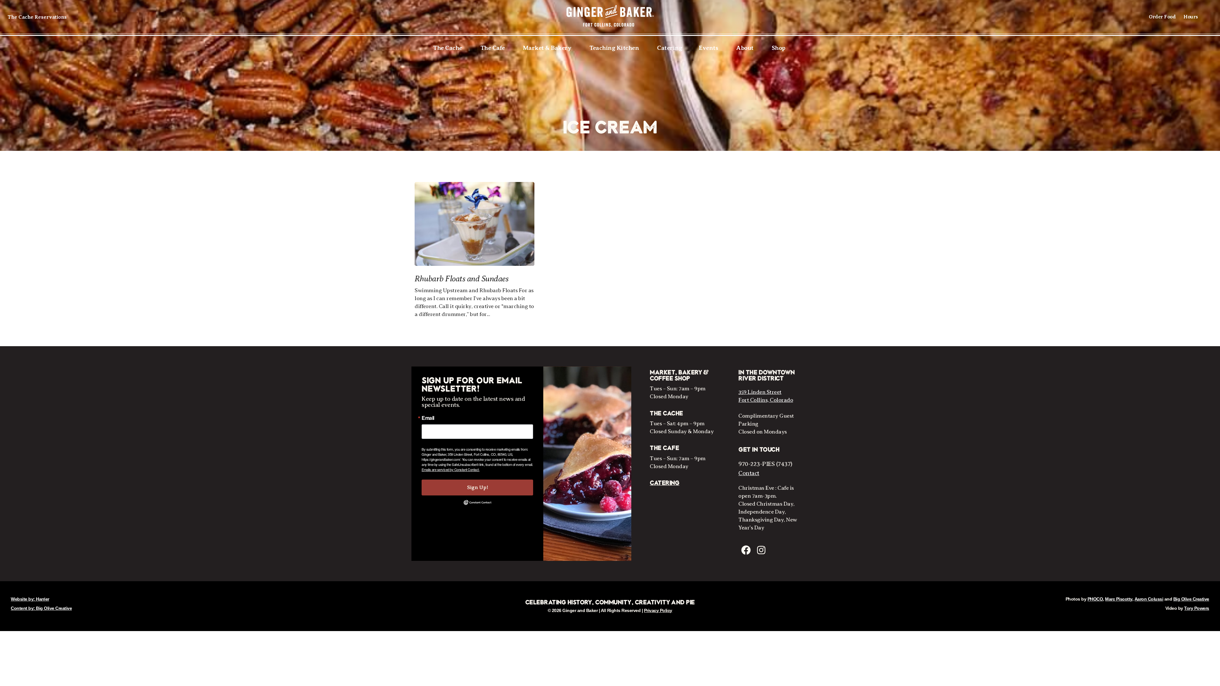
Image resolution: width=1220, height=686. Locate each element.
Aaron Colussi (1149, 599)
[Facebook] (746, 550)
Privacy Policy (658, 610)
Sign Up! (477, 487)
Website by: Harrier (30, 599)
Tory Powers (1196, 608)
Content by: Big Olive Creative (41, 608)
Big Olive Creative (1191, 599)
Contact (748, 473)
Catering (664, 483)
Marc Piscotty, (1119, 599)
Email (428, 417)
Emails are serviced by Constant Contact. (450, 469)
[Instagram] (761, 550)
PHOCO (1095, 599)
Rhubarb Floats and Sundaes (461, 278)
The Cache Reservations (37, 17)
